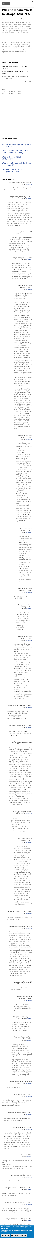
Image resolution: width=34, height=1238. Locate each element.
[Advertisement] (17, 116)
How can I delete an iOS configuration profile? (12, 170)
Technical (19, 92)
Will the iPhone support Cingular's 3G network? (16, 145)
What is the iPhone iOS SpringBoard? (11, 158)
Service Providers (8, 92)
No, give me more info (18, 1235)
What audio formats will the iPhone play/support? (17, 164)
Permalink (29, 184)
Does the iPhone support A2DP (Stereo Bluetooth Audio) (15, 151)
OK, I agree (5, 1235)
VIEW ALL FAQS (28, 81)
